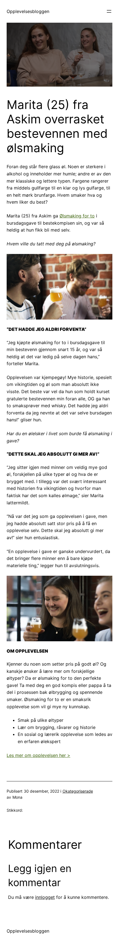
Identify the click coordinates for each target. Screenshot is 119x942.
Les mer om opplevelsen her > (38, 755)
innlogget (45, 897)
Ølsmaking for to (77, 216)
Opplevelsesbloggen (28, 11)
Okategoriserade (78, 791)
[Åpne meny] (109, 11)
